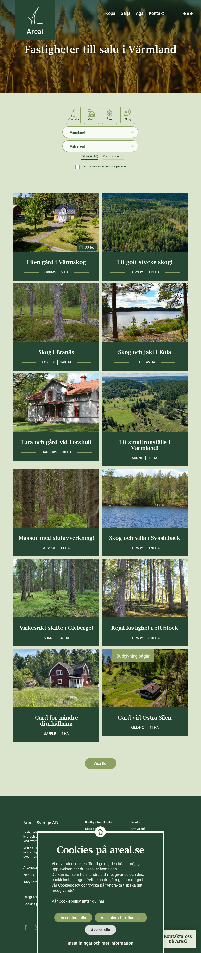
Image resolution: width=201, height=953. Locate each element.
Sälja (126, 13)
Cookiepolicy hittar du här (81, 901)
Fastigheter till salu (98, 822)
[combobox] (100, 132)
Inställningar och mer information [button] (100, 943)
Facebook (26, 927)
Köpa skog (92, 829)
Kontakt (156, 13)
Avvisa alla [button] (100, 930)
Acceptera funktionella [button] (121, 917)
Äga (140, 13)
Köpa (110, 13)
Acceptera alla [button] (73, 917)
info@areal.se (33, 882)
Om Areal (138, 829)
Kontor (136, 822)
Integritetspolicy (35, 897)
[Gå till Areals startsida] (35, 20)
